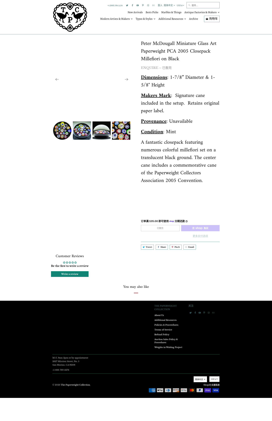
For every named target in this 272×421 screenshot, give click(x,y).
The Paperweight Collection (75, 385)
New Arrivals (135, 12)
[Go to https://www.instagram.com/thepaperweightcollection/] (148, 5)
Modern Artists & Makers (115, 19)
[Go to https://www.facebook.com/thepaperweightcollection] (132, 5)
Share (163, 247)
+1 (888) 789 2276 (115, 5)
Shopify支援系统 (211, 385)
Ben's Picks (152, 12)
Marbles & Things (171, 12)
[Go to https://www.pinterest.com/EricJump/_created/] (143, 5)
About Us (159, 315)
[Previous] (57, 79)
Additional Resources (171, 19)
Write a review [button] (69, 274)
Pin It (177, 247)
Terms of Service (163, 329)
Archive (193, 19)
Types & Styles (144, 19)
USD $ (179, 5)
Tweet (149, 247)
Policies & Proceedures (166, 325)
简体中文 (168, 5)
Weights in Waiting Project (168, 347)
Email (191, 247)
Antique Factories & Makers (200, 12)
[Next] (126, 79)
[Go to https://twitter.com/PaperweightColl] (127, 5)
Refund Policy (161, 334)
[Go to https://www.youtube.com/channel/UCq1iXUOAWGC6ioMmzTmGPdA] (137, 5)
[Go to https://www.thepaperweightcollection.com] (70, 17)
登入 (160, 5)
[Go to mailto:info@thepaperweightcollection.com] (153, 5)
